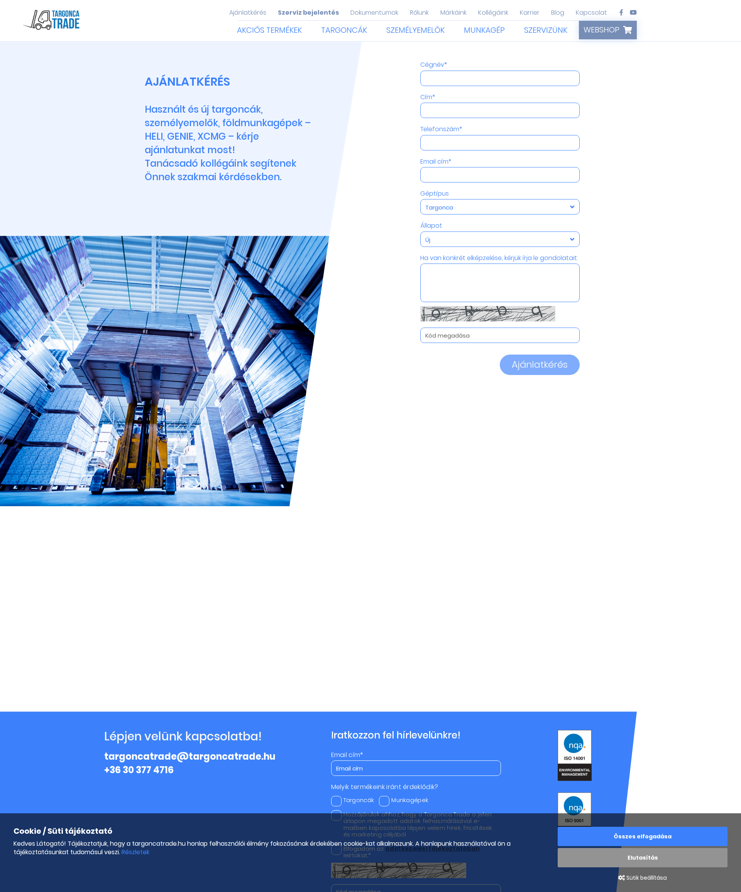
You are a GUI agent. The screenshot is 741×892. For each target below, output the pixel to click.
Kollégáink (493, 12)
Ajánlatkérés (247, 12)
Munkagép (484, 30)
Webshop (601, 29)
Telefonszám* (441, 129)
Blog (557, 12)
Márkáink (453, 12)
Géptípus (434, 193)
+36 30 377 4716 (139, 770)
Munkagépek (409, 800)
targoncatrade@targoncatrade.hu (190, 756)
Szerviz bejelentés (308, 12)
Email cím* (435, 161)
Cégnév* (433, 64)
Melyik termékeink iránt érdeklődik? (384, 787)
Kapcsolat (591, 12)
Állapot (431, 225)
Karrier (530, 12)
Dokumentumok (374, 12)
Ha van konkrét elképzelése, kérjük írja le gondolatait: (499, 258)
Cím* (427, 97)
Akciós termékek (269, 30)
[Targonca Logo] (52, 22)
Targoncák (344, 30)
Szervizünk (545, 30)
